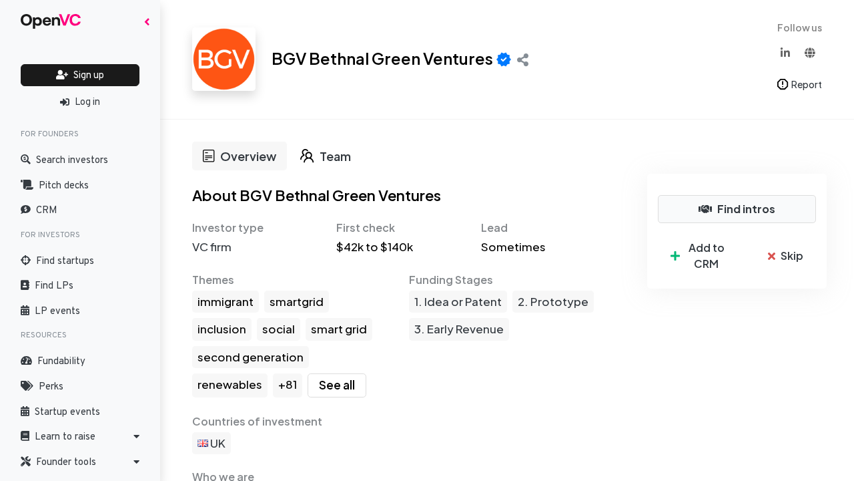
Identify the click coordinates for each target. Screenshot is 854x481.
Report (806, 84)
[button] (80, 437)
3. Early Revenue (459, 328)
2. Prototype (553, 301)
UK (217, 443)
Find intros (746, 209)
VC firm (212, 246)
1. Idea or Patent (458, 301)
